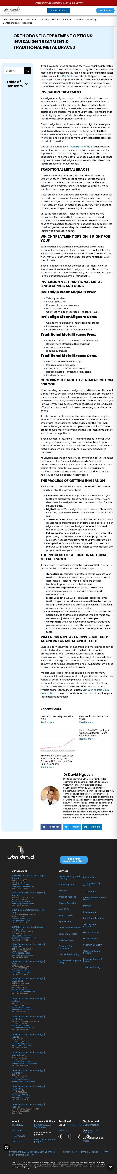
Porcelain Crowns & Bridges (93, 960)
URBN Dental (67, 76)
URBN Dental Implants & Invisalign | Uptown (28, 876)
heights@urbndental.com (22, 1045)
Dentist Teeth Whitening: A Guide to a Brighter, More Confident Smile (94, 733)
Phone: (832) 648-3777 (21, 1043)
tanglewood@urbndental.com (24, 938)
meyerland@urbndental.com (23, 1081)
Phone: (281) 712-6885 (21, 989)
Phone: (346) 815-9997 (22, 1007)
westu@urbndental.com (21, 972)
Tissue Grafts (89, 891)
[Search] (27, 70)
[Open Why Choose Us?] (22, 19)
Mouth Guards (65, 915)
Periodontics (89, 877)
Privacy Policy (70, 1151)
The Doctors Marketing (23, 1154)
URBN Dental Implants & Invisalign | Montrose (28, 893)
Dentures (87, 905)
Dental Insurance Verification (42, 1126)
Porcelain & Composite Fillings (69, 961)
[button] (26, 84)
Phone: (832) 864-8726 (21, 953)
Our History (17, 1125)
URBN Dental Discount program (45, 1140)
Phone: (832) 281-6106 (21, 1061)
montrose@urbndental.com (23, 904)
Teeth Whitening (91, 967)
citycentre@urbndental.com (23, 1027)
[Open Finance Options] (71, 19)
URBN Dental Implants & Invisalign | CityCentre (28, 1017)
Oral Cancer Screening (69, 927)
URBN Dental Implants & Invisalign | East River (28, 945)
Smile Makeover (66, 940)
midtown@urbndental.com (22, 1009)
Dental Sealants (91, 932)
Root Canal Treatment (94, 918)
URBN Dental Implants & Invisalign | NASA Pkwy (28, 1087)
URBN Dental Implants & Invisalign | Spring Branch (28, 1053)
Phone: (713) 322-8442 (21, 884)
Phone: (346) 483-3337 (21, 1079)
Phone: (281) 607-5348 (21, 901)
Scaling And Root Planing (91, 884)
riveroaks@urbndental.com (23, 886)
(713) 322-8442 (73, 1124)
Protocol (87, 1140)
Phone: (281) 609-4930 (21, 919)
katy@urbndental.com (21, 921)
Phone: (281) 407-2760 (21, 936)
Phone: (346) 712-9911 (20, 1025)
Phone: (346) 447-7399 (21, 970)
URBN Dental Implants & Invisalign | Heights (28, 1035)
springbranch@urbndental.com (24, 1063)
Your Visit (16, 1141)
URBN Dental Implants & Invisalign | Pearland (28, 1105)
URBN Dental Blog (91, 1124)
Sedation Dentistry (92, 944)
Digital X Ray (64, 909)
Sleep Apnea (89, 912)
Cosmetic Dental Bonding (91, 952)
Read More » (47, 722)
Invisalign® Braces (67, 896)
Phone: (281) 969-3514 (21, 1095)
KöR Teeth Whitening (68, 954)
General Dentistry (67, 903)
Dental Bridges (90, 938)
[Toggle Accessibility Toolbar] (110, 1167)
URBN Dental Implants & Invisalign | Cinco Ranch (28, 979)
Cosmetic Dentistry (68, 933)
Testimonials (18, 1136)
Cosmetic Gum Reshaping (66, 947)
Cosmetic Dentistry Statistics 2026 (57, 718)
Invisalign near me (80, 146)
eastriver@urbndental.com (22, 955)
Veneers (62, 890)
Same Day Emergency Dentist (94, 898)
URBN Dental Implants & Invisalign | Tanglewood (28, 928)
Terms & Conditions (89, 1151)
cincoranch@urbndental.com (23, 991)
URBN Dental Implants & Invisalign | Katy (28, 911)
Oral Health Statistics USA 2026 (93, 718)
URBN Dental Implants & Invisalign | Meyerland (28, 1071)
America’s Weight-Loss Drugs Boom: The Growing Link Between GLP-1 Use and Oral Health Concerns (57, 760)
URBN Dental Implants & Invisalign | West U (28, 962)
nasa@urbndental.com (21, 1097)
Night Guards (64, 921)
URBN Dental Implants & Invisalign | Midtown (28, 999)
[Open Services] (36, 19)
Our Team (17, 1130)
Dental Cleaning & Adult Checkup (70, 877)
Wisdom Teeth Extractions (90, 925)
